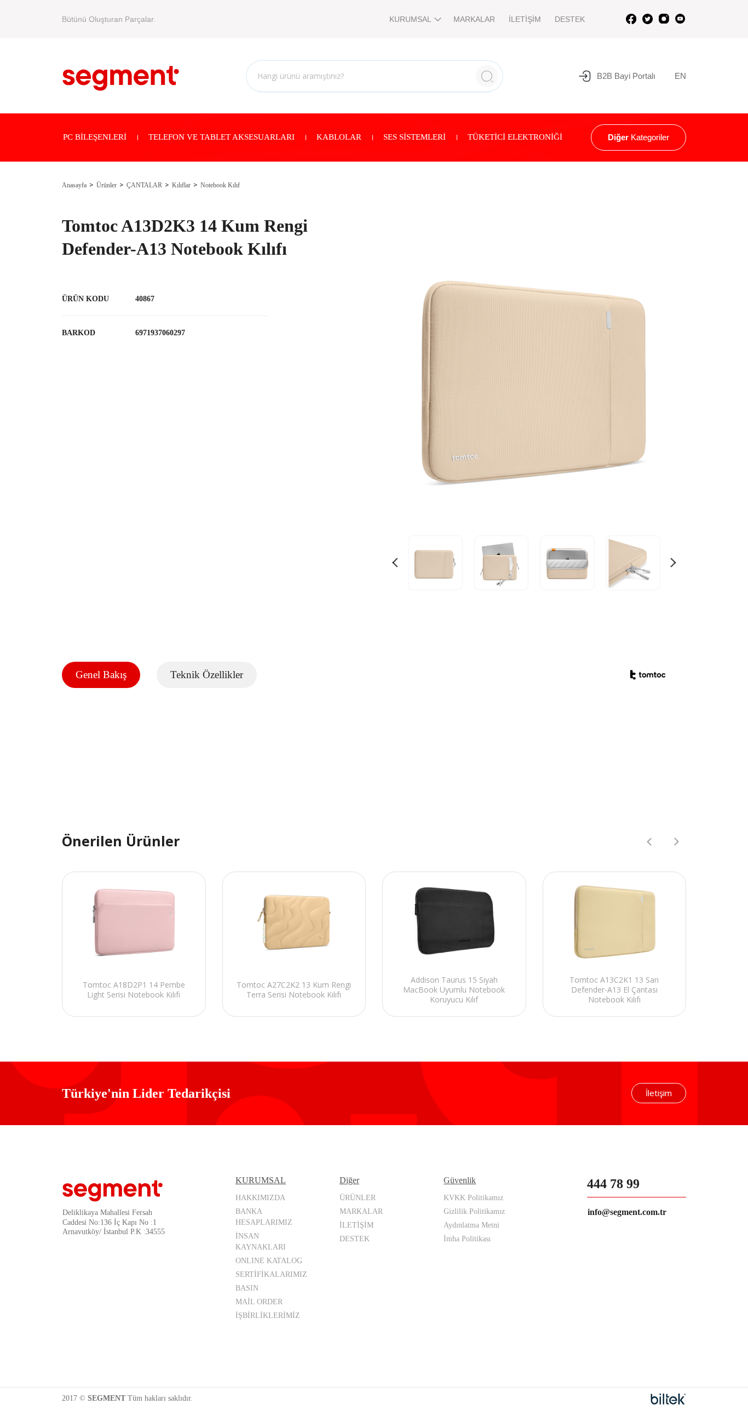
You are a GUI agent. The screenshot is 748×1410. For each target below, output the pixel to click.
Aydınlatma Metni (471, 1225)
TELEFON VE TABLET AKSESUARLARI (221, 137)
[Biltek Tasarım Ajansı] (668, 1399)
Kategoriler (638, 137)
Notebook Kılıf (220, 185)
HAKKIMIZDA (260, 1198)
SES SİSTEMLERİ (414, 137)
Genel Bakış (101, 674)
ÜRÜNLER (358, 1198)
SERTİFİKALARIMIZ (271, 1274)
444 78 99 (613, 1184)
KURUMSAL (410, 19)
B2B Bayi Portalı (626, 76)
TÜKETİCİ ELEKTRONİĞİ (515, 137)
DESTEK (570, 19)
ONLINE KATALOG (268, 1261)
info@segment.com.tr (627, 1212)
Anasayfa (74, 185)
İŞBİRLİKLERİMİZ (267, 1315)
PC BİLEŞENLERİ (94, 137)
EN (680, 76)
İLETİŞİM (525, 19)
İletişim (659, 1092)
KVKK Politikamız (473, 1198)
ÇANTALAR (144, 185)
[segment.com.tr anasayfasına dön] (121, 74)
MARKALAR (474, 19)
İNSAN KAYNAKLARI (260, 1241)
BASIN (246, 1288)
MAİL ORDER (259, 1302)
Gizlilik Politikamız (474, 1211)
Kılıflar (181, 185)
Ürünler (106, 185)
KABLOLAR (339, 137)
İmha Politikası (467, 1239)
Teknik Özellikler (206, 674)
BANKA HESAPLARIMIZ (263, 1216)
